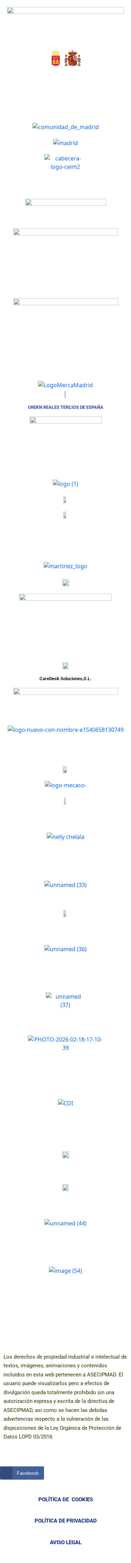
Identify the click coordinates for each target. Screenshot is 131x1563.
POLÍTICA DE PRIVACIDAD (66, 1521)
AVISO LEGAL (65, 1542)
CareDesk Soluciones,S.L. (65, 678)
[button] (40, 80)
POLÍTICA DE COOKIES (65, 1499)
